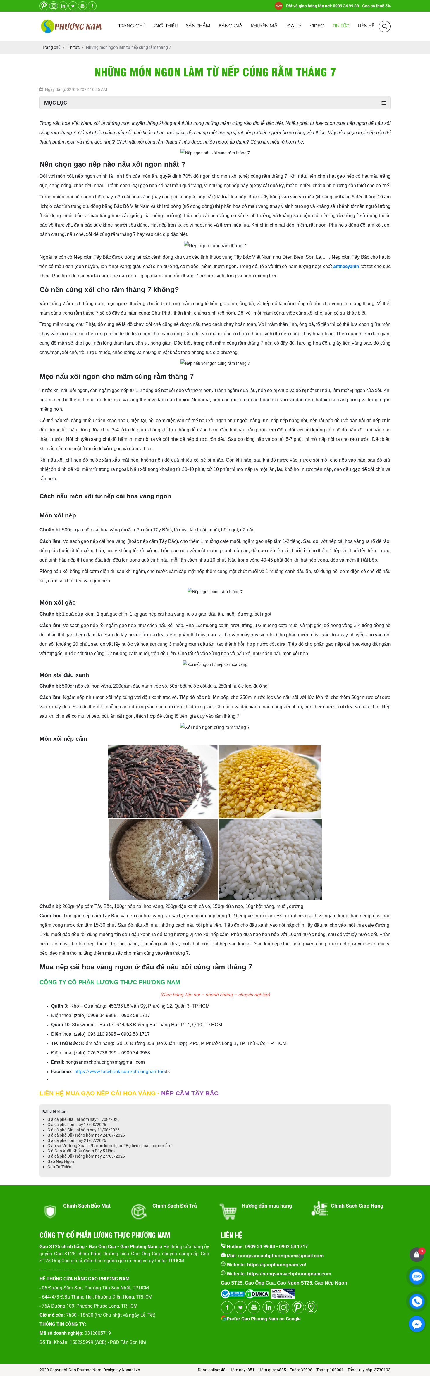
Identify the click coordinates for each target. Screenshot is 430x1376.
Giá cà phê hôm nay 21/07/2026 (76, 1140)
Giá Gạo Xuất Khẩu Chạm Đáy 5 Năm (81, 1151)
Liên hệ (366, 26)
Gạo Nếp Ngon (60, 1161)
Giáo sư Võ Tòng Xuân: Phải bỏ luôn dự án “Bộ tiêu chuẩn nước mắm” (109, 1145)
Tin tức (341, 26)
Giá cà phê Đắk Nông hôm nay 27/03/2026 (86, 1156)
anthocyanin (346, 266)
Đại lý (294, 26)
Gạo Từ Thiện (59, 1166)
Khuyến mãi (265, 26)
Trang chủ (131, 26)
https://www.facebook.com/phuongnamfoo (119, 1071)
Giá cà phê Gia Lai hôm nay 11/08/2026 (83, 1130)
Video (317, 26)
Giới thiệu (166, 26)
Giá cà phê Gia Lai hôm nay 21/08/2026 (83, 1119)
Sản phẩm (198, 26)
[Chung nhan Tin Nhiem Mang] (283, 1292)
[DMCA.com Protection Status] (256, 1292)
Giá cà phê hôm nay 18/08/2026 (76, 1124)
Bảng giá (230, 26)
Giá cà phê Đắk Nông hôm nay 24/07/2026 (86, 1135)
